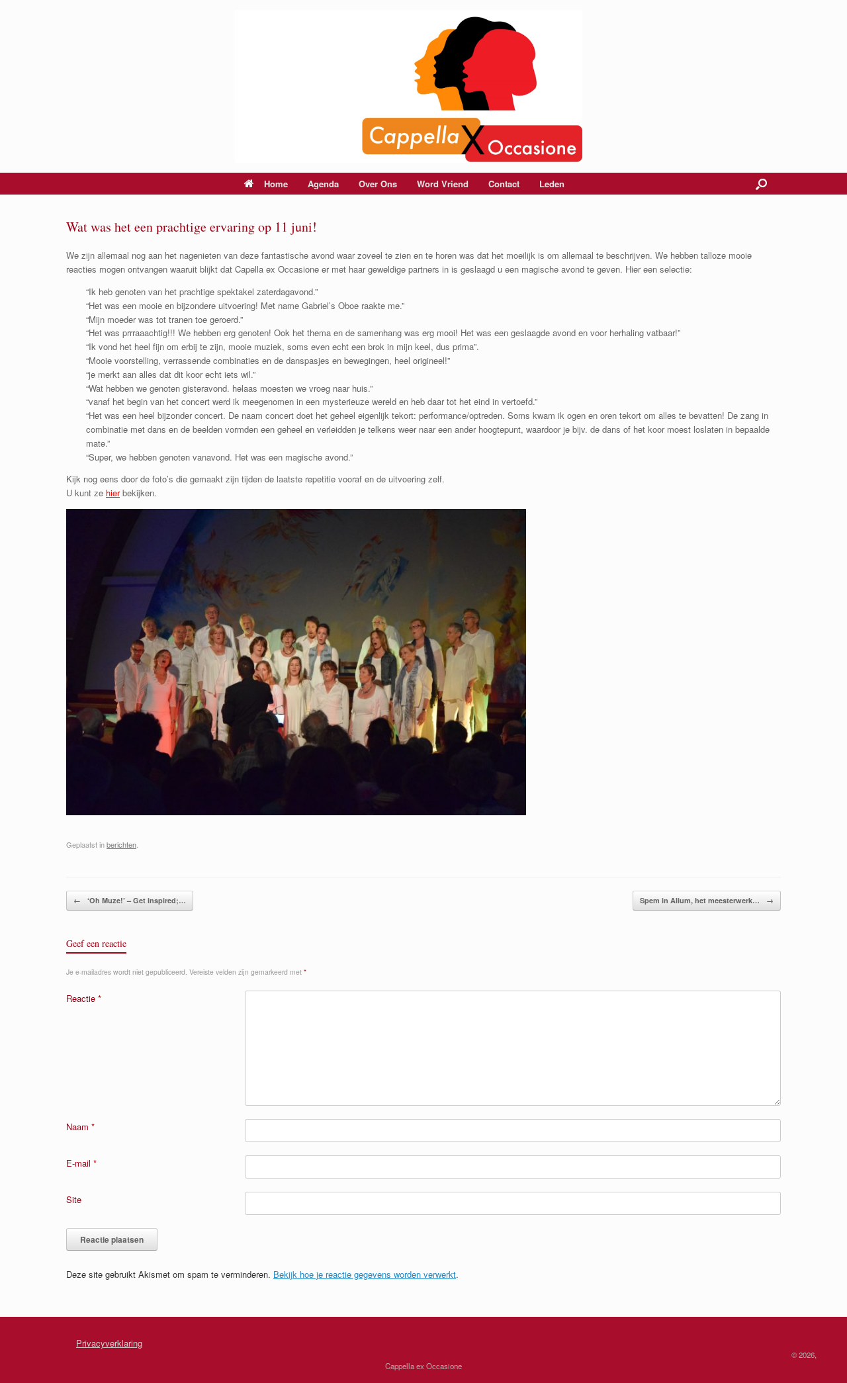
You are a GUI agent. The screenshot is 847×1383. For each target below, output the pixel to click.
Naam (80, 1126)
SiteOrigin (420, 1376)
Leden (551, 183)
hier (113, 492)
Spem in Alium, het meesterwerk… (707, 900)
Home (276, 183)
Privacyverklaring (109, 1343)
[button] (761, 184)
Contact (503, 183)
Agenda (323, 183)
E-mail (81, 1163)
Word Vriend (442, 183)
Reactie (83, 998)
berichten (121, 844)
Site (73, 1199)
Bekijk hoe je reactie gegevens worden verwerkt (364, 1274)
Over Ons (378, 183)
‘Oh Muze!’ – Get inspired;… (129, 900)
